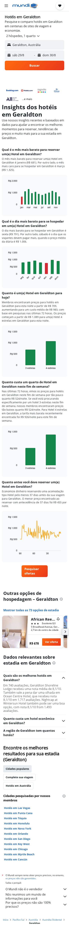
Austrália (33, 919)
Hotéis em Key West (17, 844)
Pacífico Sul (18, 919)
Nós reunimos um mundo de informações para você (26, 896)
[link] (35, 571)
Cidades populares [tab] (17, 769)
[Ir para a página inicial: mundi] (25, 5)
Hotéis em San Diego (17, 839)
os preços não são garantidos (21, 878)
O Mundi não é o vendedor (24, 889)
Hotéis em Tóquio (15, 818)
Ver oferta (51, 642)
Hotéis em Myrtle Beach (19, 854)
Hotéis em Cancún (15, 859)
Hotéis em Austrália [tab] (18, 785)
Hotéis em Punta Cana (18, 813)
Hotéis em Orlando (16, 833)
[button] (6, 6)
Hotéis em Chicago (16, 849)
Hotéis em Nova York (17, 828)
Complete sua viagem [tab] (19, 777)
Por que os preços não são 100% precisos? (28, 905)
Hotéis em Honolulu (17, 823)
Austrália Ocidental (52, 919)
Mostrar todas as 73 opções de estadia (31, 610)
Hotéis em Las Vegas (17, 808)
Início (5, 919)
